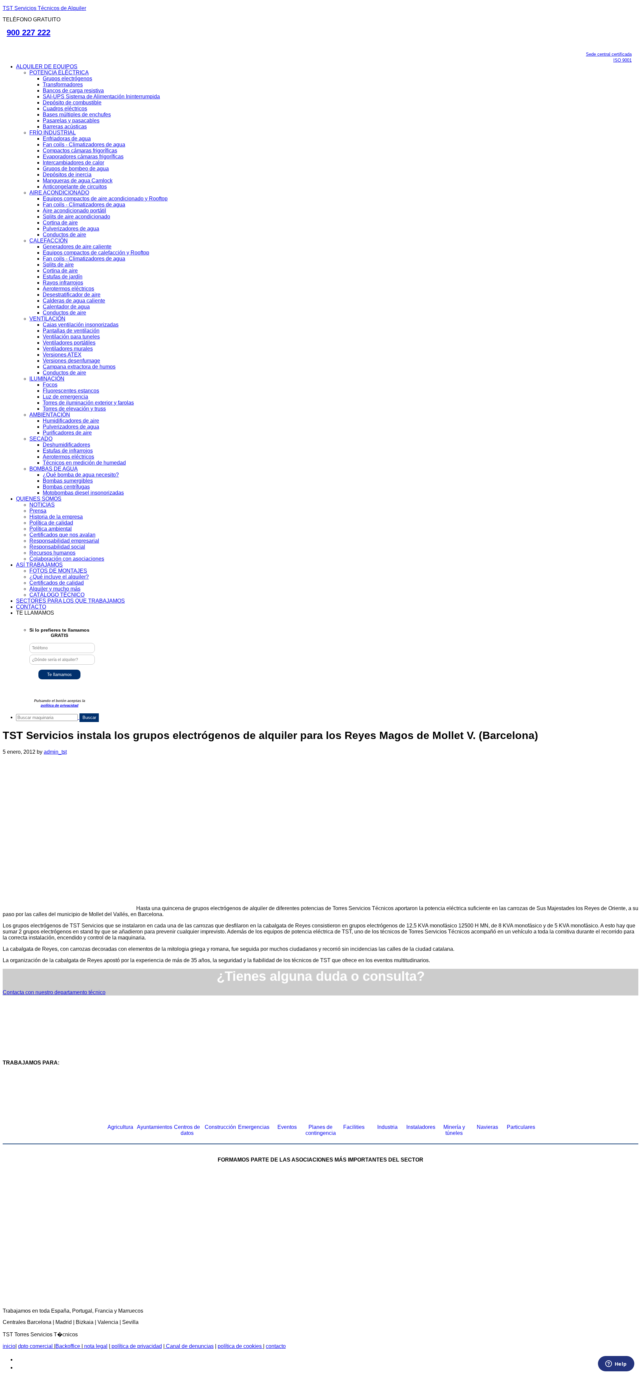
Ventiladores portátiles (69, 343)
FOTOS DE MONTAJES (58, 571)
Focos (50, 385)
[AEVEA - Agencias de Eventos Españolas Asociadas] (372, 1264)
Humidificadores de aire (71, 421)
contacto (276, 1346)
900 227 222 (28, 32)
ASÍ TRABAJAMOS (39, 565)
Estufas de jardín (62, 276)
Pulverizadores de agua (71, 228)
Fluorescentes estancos (71, 391)
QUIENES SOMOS (38, 499)
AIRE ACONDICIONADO (59, 192)
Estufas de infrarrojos (68, 451)
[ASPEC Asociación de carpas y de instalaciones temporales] (397, 1210)
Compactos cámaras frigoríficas (80, 150)
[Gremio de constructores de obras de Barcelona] (501, 1210)
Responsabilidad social (57, 547)
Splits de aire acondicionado (76, 216)
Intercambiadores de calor (73, 162)
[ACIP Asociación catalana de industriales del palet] (87, 1210)
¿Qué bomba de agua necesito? (81, 475)
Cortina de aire (60, 222)
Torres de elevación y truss (74, 409)
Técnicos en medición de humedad (84, 463)
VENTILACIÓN (47, 318)
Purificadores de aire (67, 433)
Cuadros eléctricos (65, 108)
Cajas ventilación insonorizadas (81, 324)
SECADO (40, 439)
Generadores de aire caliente (77, 246)
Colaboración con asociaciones (66, 559)
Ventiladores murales (68, 349)
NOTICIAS (42, 505)
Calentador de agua (66, 306)
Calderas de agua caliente (74, 300)
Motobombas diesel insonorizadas (83, 493)
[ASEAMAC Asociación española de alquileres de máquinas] (294, 1210)
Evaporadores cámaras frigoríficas (83, 156)
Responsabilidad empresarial (64, 541)
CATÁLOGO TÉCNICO (56, 595)
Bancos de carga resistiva (73, 90)
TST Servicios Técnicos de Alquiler (44, 8)
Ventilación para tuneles (71, 336)
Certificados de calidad (56, 583)
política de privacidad (59, 705)
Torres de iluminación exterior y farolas (88, 403)
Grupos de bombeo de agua (76, 168)
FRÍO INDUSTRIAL (52, 132)
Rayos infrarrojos (63, 282)
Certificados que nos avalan (62, 535)
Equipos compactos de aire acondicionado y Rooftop (105, 198)
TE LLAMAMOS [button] (35, 613)
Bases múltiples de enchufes (77, 114)
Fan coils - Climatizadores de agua (84, 144)
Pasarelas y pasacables (71, 120)
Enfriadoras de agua (67, 138)
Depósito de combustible (72, 102)
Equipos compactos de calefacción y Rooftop (96, 252)
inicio (9, 1346)
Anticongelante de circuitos (75, 186)
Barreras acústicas (65, 126)
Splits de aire (58, 264)
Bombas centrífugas (66, 487)
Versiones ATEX (62, 355)
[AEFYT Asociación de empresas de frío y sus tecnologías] (165, 1264)
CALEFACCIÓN (48, 240)
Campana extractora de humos (79, 367)
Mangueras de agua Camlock (78, 180)
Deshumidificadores (66, 445)
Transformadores (63, 84)
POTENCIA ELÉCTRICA (59, 72)
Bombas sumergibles (68, 481)
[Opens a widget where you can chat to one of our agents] (616, 1364)
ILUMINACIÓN (46, 379)
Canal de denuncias (189, 1346)
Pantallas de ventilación (71, 330)
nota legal (95, 1346)
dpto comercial (36, 1346)
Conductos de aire (64, 234)
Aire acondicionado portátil (74, 210)
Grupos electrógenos (67, 78)
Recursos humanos (52, 553)
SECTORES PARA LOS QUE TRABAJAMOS (70, 601)
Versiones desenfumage (71, 361)
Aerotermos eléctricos (68, 288)
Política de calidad (51, 523)
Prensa (37, 511)
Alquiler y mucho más (54, 589)
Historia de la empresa (56, 517)
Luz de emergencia (65, 397)
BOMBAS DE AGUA (53, 469)
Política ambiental (50, 529)
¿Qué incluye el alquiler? (59, 577)
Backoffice (68, 1346)
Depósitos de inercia (67, 174)
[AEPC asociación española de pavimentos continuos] (579, 1210)
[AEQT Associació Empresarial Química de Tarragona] (268, 1264)
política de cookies (240, 1346)
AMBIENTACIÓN (49, 415)
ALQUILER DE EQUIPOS (46, 66)
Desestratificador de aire (71, 294)
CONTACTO (31, 607)
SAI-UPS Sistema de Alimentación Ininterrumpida (101, 96)
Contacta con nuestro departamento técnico (54, 992)
